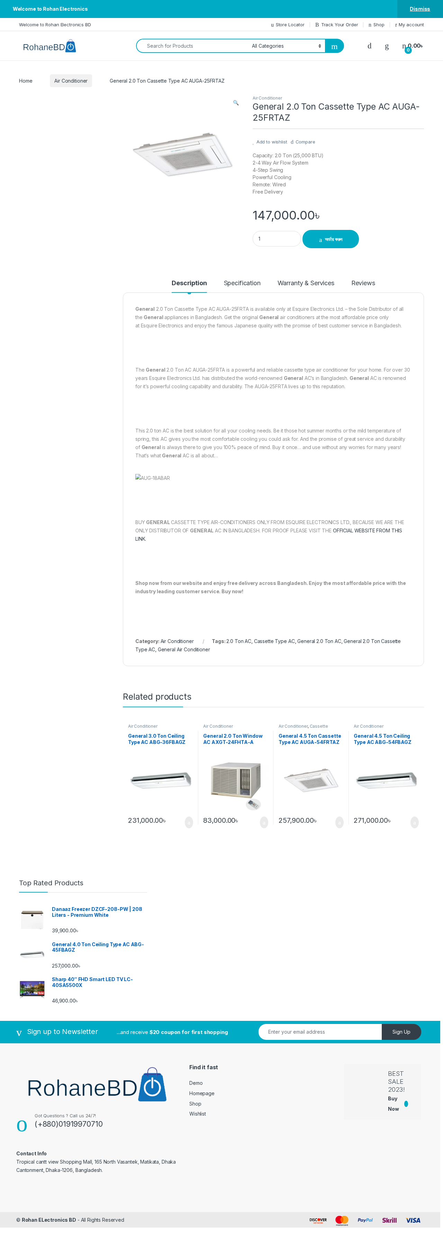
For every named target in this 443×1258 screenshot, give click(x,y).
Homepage (202, 1093)
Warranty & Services (306, 283)
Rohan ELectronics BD (49, 1220)
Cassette (319, 726)
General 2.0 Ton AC (319, 641)
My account (411, 24)
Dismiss (420, 9)
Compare (305, 142)
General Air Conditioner (184, 649)
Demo (195, 1083)
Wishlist (197, 1114)
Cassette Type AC (274, 641)
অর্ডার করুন (333, 239)
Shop (378, 24)
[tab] (189, 286)
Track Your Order (339, 24)
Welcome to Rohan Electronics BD (55, 24)
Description (189, 283)
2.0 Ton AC (238, 641)
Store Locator (290, 24)
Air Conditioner (71, 81)
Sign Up (401, 1032)
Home (25, 81)
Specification (242, 283)
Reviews (363, 283)
